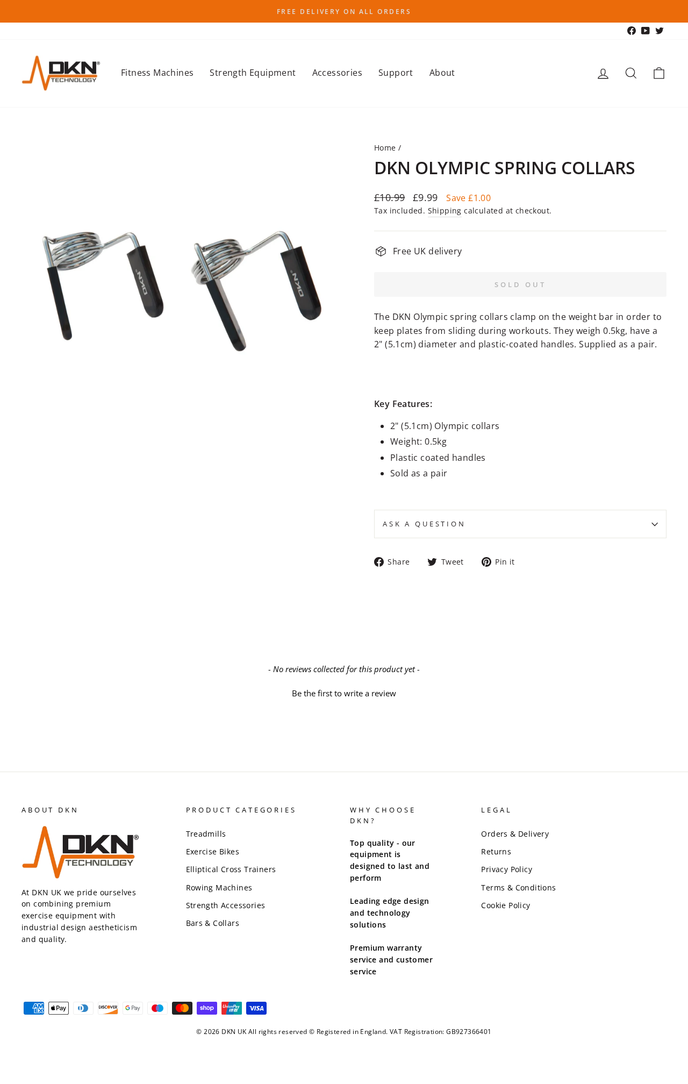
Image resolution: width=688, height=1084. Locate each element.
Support (395, 73)
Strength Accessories (226, 905)
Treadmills (206, 834)
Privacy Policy (506, 869)
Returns (496, 851)
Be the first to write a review (344, 693)
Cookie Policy (505, 905)
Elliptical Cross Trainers (231, 869)
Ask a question (424, 524)
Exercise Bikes (213, 851)
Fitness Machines (157, 73)
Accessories (337, 73)
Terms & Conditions (518, 887)
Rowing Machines (219, 887)
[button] (344, 692)
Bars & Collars (213, 923)
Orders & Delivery (515, 834)
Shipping (445, 210)
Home (385, 147)
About (442, 73)
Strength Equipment (253, 73)
